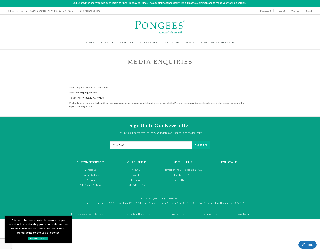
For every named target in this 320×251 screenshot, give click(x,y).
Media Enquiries (137, 185)
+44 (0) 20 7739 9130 (51, 10)
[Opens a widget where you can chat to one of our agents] (307, 245)
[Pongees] (160, 27)
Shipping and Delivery (91, 185)
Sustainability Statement (183, 180)
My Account (265, 11)
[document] (38, 229)
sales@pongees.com (89, 10)
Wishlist (295, 11)
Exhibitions (136, 180)
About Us (137, 169)
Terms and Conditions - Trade (137, 213)
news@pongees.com (86, 92)
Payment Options (91, 175)
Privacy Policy (178, 213)
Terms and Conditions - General (87, 213)
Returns (90, 180)
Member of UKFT (183, 175)
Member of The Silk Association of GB (183, 169)
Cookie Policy (242, 213)
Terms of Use (210, 213)
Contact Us (90, 169)
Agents (136, 175)
